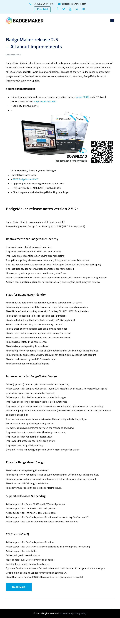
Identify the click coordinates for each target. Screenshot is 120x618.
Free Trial (42, 9)
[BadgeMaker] (24, 20)
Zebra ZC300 (82, 97)
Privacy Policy (80, 613)
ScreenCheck (65, 613)
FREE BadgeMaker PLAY (25, 179)
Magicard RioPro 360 (44, 101)
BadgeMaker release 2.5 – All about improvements (34, 43)
